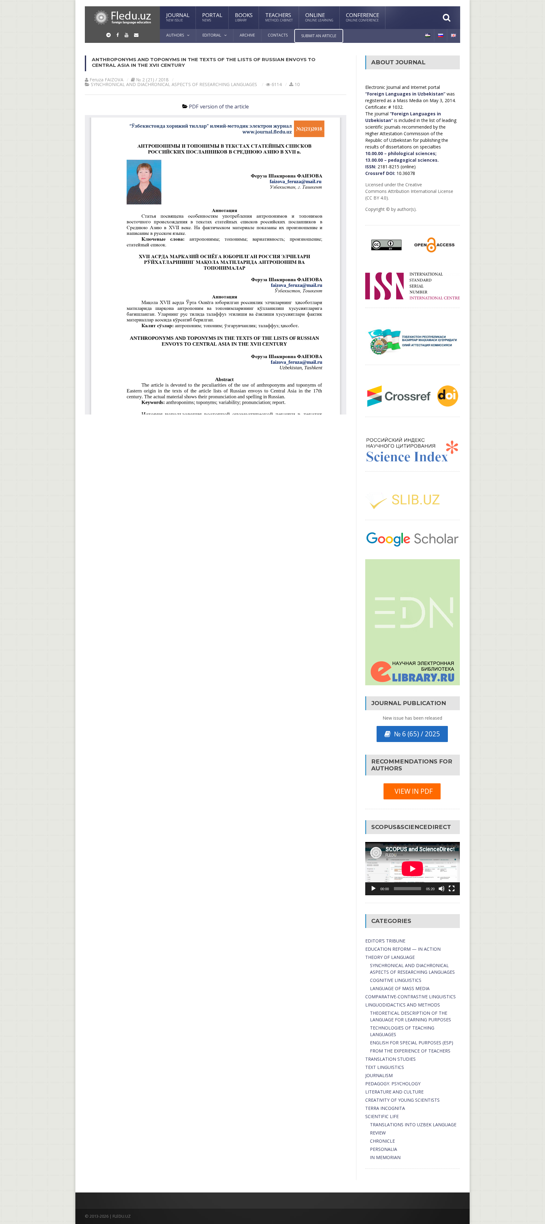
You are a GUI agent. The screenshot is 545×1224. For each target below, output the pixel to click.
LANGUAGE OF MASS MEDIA (400, 988)
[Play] (373, 888)
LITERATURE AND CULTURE (394, 1092)
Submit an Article (318, 35)
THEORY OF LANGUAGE (390, 957)
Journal (178, 16)
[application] (412, 868)
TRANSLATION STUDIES (390, 1059)
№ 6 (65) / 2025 (415, 733)
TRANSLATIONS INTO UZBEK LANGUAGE (413, 1125)
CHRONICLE (382, 1141)
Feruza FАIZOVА (106, 80)
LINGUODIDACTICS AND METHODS (402, 1005)
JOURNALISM (379, 1075)
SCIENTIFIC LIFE (382, 1116)
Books (244, 16)
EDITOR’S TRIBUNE (385, 941)
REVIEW (378, 1133)
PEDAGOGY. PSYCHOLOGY (392, 1084)
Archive (247, 35)
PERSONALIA (383, 1149)
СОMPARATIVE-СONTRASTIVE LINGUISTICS (410, 997)
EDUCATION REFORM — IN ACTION (403, 949)
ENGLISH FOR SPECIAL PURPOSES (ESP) (411, 1043)
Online (319, 16)
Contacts (278, 35)
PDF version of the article (219, 106)
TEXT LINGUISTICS (384, 1067)
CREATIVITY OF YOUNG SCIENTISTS (402, 1100)
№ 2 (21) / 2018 (152, 80)
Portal (212, 16)
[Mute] (441, 888)
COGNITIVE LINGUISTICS (395, 980)
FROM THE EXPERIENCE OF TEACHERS (410, 1051)
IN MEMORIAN (385, 1157)
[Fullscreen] (451, 888)
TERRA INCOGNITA (385, 1108)
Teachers (279, 16)
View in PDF (412, 791)
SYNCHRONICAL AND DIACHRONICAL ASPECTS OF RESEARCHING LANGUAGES (174, 84)
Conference (362, 16)
